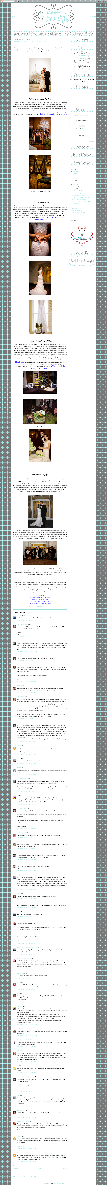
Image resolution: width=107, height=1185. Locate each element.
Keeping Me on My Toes (77, 190)
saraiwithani (19, 723)
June (73, 178)
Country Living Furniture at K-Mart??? (81, 201)
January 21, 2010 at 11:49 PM (27, 620)
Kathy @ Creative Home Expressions (26, 1051)
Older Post (64, 1168)
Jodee (18, 912)
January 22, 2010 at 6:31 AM (26, 681)
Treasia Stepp (20, 656)
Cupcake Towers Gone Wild (78, 212)
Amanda (19, 853)
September (74, 171)
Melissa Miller (20, 973)
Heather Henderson (21, 842)
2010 (72, 169)
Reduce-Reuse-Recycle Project (79, 199)
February (74, 186)
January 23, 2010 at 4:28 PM (26, 1061)
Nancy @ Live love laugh (23, 1121)
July (73, 175)
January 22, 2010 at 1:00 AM (26, 661)
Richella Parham (21, 696)
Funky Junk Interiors (22, 921)
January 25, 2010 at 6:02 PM (26, 1106)
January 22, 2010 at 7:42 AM (26, 791)
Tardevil (19, 767)
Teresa (18, 993)
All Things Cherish (21, 833)
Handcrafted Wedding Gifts (78, 214)
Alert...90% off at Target (77, 210)
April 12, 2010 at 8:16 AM (25, 1132)
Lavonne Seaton (20, 1146)
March (74, 184)
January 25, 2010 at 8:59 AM (26, 1091)
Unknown (19, 745)
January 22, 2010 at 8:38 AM (26, 837)
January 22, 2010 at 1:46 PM (26, 860)
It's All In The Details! (77, 204)
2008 (72, 220)
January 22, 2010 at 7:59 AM (26, 804)
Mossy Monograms (76, 208)
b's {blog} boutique (59, 1183)
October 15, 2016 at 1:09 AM (27, 1161)
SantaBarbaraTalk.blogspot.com (24, 875)
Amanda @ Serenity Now (23, 778)
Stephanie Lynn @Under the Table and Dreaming (28, 947)
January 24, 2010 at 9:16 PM (26, 1072)
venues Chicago (50, 1157)
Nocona (18, 758)
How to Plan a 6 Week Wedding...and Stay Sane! (29, 41)
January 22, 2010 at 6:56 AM (26, 719)
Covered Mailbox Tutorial (78, 195)
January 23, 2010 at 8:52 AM (26, 989)
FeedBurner (85, 128)
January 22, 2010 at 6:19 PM (26, 907)
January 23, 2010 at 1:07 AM (26, 943)
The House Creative (21, 1029)
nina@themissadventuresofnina (24, 958)
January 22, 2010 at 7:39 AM (26, 774)
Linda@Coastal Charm (22, 624)
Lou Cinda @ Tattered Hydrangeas (25, 1076)
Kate (18, 795)
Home (40, 1168)
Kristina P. (19, 615)
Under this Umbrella (21, 808)
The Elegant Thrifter (22, 665)
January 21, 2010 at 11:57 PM (27, 637)
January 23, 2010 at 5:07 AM (26, 954)
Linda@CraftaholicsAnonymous (24, 864)
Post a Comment (17, 1165)
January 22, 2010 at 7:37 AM (26, 763)
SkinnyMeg (19, 685)
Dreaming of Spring (76, 193)
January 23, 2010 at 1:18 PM (26, 1046)
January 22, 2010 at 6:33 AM (26, 692)
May (73, 180)
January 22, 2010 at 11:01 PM (27, 916)
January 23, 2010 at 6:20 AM (26, 969)
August (74, 173)
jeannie (18, 1095)
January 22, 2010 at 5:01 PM (26, 898)
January (74, 189)
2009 (72, 218)
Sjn (17, 1065)
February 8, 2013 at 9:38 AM (26, 1148)
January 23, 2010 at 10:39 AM (27, 1035)
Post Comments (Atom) (25, 1172)
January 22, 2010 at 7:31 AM (26, 754)
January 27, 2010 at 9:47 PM (26, 1117)
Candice (19, 893)
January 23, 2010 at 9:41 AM (26, 1002)
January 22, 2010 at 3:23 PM (26, 889)
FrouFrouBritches (21, 1110)
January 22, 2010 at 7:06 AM (26, 741)
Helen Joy (19, 1006)
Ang (18, 641)
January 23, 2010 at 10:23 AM (27, 1024)
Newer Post (15, 1168)
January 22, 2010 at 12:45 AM (27, 652)
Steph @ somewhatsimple (23, 1040)
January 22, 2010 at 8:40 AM (26, 848)
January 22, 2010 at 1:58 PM (26, 870)
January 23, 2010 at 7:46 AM (26, 978)
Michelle (19, 982)
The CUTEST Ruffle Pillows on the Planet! (81, 206)
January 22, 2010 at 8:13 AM (26, 828)
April (73, 182)
